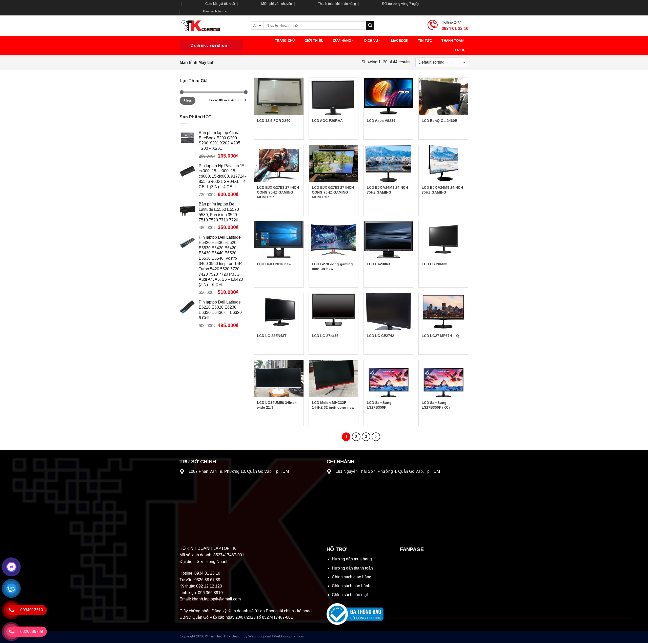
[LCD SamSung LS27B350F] (388, 378)
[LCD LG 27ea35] (333, 311)
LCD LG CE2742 (380, 336)
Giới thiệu (314, 41)
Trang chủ (285, 41)
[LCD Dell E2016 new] (278, 239)
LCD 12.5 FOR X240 (273, 121)
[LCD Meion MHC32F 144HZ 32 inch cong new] (333, 378)
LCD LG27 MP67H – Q (440, 336)
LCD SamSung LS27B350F (379, 405)
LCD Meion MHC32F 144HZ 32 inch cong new (333, 405)
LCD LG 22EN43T (272, 336)
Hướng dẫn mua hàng (352, 559)
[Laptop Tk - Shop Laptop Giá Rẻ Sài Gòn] (211, 25)
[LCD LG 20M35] (443, 239)
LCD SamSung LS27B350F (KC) (436, 405)
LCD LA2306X (378, 264)
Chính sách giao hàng (351, 577)
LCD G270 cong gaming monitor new (332, 266)
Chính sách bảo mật (350, 595)
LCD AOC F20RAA (327, 121)
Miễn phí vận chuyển (276, 4)
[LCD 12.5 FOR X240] (278, 96)
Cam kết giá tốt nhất (220, 4)
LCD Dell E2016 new (274, 264)
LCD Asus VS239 (381, 121)
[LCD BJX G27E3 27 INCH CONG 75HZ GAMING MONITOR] (278, 163)
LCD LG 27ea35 (325, 336)
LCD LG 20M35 (434, 264)
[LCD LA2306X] (388, 239)
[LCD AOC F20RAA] (333, 96)
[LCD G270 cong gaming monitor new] (333, 239)
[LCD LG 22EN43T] (278, 311)
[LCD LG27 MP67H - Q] (443, 311)
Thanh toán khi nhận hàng (337, 4)
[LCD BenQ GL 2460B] (443, 96)
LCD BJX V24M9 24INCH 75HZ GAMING (387, 189)
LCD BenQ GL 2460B (439, 121)
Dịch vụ (371, 41)
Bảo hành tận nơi (215, 11)
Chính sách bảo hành (351, 586)
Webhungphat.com (289, 636)
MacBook (400, 41)
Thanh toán (452, 41)
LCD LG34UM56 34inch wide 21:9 (277, 405)
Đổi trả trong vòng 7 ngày (400, 4)
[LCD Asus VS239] (388, 96)
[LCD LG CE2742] (388, 311)
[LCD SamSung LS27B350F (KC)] (443, 378)
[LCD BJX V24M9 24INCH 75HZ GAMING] (388, 163)
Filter (187, 100)
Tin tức (425, 41)
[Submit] (370, 25)
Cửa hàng (342, 41)
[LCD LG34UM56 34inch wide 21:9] (278, 378)
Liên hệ (458, 50)
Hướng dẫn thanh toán (352, 568)
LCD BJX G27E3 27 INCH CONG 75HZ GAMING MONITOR (278, 192)
